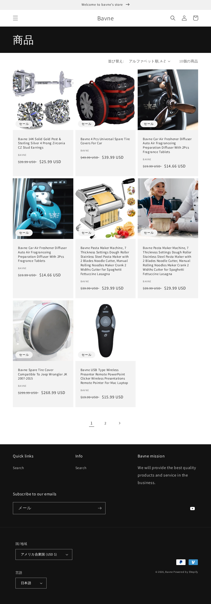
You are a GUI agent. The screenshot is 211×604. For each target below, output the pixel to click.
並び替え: (116, 61)
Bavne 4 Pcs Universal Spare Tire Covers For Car (105, 141)
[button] (15, 18)
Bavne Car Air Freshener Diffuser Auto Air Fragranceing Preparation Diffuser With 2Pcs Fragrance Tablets (167, 145)
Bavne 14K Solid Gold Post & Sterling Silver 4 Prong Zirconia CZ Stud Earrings (41, 143)
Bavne (169, 572)
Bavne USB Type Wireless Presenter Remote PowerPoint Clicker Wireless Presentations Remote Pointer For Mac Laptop (104, 376)
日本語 (26, 583)
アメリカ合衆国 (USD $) (39, 554)
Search (18, 467)
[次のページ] (119, 423)
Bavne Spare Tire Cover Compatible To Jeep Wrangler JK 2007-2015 (42, 374)
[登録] (99, 508)
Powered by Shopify (185, 572)
